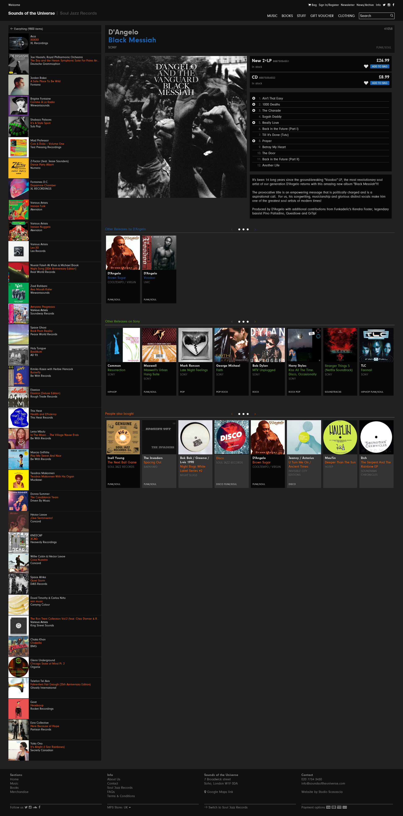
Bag (314, 5)
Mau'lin (330, 458)
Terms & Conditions (121, 796)
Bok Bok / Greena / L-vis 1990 (194, 460)
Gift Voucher (322, 16)
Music (272, 16)
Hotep (329, 467)
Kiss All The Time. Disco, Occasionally (303, 372)
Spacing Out (152, 462)
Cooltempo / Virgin (122, 282)
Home (14, 779)
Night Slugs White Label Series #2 (192, 469)
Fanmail (366, 370)
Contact (112, 783)
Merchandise (19, 792)
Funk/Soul (383, 47)
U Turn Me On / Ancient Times (300, 464)
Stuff (301, 16)
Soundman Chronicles (369, 473)
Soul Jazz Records (121, 467)
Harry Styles (297, 366)
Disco (220, 458)
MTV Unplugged (264, 370)
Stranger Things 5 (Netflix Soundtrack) (339, 368)
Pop (182, 392)
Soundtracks (333, 392)
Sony (112, 47)
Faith (219, 370)
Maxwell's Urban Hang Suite (155, 372)
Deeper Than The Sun (340, 462)
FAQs (111, 792)
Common (114, 366)
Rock (224, 392)
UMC (147, 282)
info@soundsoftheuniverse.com (323, 783)
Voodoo (149, 278)
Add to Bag (379, 66)
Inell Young (116, 458)
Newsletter (348, 5)
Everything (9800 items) (28, 29)
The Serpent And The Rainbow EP (376, 464)
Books (287, 16)
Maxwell (150, 366)
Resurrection (116, 370)
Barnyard (151, 467)
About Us (113, 779)
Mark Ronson (190, 366)
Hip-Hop (112, 392)
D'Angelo (123, 32)
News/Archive (365, 5)
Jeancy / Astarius (301, 458)
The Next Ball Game (122, 462)
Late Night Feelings (194, 370)
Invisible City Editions (298, 473)
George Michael (228, 366)
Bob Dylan (260, 366)
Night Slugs (188, 475)
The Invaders (153, 458)
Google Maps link (219, 792)
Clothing (346, 16)
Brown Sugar (117, 278)
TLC (363, 366)
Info (378, 5)
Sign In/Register (329, 5)
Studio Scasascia (331, 792)
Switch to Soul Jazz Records (228, 807)
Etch (364, 458)
